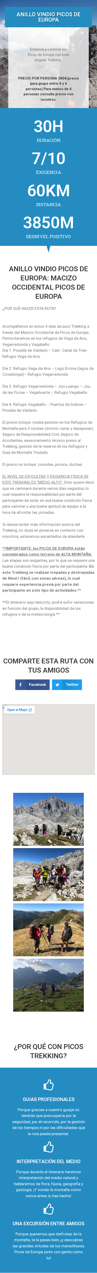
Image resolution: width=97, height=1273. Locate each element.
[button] (32, 684)
